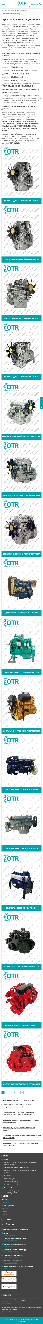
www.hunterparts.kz (11, 1257)
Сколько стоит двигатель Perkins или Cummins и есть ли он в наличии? (18, 1113)
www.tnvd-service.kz (11, 1252)
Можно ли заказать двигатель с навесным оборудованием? (21, 1121)
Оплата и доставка (8, 1206)
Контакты (5, 1215)
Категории (5, 1203)
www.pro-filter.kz (9, 1268)
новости (7, 1295)
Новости (4, 1212)
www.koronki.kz (9, 1246)
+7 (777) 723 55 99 (10, 1184)
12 (22, 1092)
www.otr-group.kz (10, 1235)
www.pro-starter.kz (10, 1263)
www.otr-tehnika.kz (10, 1241)
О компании (6, 1209)
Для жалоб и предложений (34, 3)
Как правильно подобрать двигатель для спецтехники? (20, 1144)
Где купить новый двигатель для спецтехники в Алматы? (17, 1105)
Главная (4, 1200)
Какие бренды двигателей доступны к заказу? (19, 1129)
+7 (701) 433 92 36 (10, 1182)
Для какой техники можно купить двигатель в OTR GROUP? (22, 1136)
